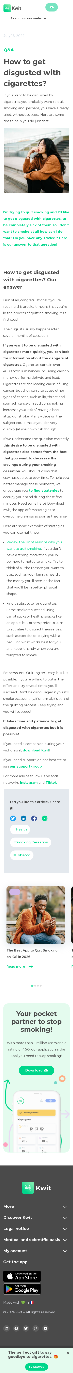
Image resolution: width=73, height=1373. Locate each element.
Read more (15, 966)
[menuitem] (35, 932)
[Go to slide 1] (32, 986)
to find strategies (44, 490)
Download (34, 1070)
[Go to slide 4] (41, 986)
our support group (26, 766)
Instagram (29, 783)
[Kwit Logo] (28, 1188)
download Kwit (36, 750)
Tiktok (51, 783)
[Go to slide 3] (38, 986)
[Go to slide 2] (35, 986)
